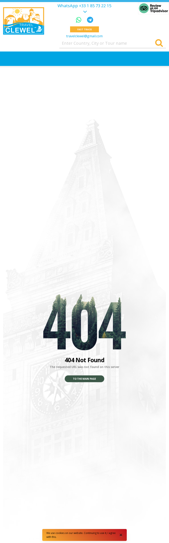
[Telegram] (90, 19)
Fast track (84, 29)
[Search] (159, 43)
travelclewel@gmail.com (84, 36)
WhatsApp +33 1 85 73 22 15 (84, 5)
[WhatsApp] (79, 19)
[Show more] (84, 11)
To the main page (84, 379)
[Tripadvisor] (153, 8)
